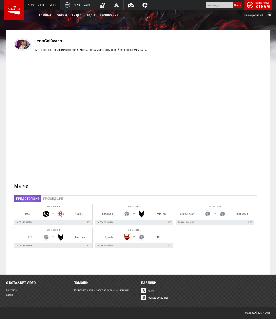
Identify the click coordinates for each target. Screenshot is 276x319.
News (31, 5)
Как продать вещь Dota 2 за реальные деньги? (101, 290)
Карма (10, 295)
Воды (90, 15)
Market (42, 5)
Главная (45, 15)
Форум (62, 15)
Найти (237, 5)
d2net (151, 291)
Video (53, 5)
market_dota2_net (158, 297)
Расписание (109, 15)
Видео (77, 15)
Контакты (11, 290)
